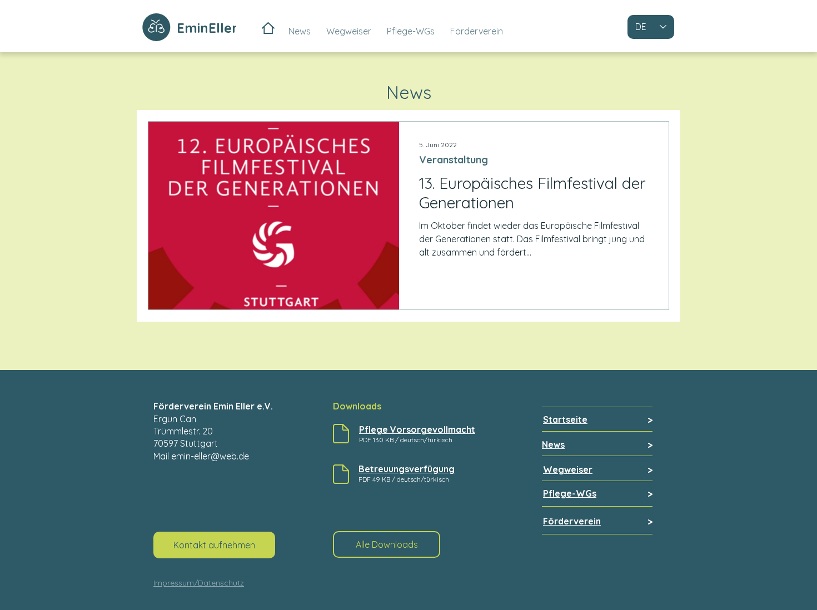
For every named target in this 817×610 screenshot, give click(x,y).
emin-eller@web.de (210, 456)
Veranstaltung (453, 160)
